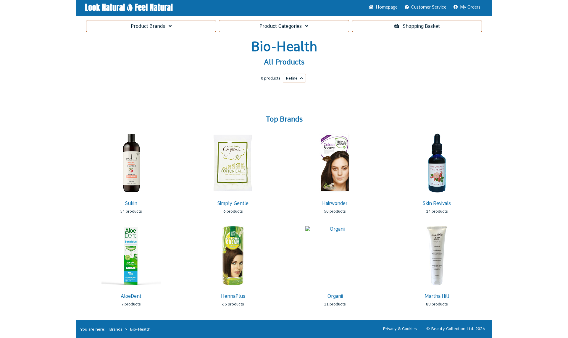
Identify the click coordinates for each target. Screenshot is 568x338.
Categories (282, 26)
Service (428, 7)
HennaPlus (233, 296)
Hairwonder (335, 203)
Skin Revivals (437, 203)
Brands (150, 26)
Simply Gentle (232, 203)
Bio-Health (284, 47)
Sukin (131, 203)
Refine (293, 78)
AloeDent (131, 296)
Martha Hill (437, 296)
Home (385, 7)
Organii (335, 296)
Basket (421, 26)
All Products (284, 62)
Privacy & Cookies (400, 328)
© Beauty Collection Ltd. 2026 (455, 328)
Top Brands (284, 119)
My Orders (469, 7)
